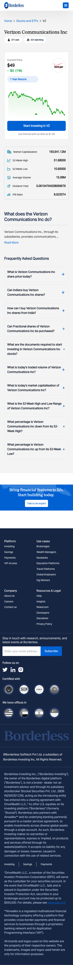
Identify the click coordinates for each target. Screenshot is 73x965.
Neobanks (42, 557)
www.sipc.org (56, 902)
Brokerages (42, 546)
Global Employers (46, 574)
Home (8, 21)
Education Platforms (47, 563)
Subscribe (51, 651)
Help (39, 595)
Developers (42, 612)
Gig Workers (43, 580)
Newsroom (42, 607)
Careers (8, 601)
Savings (8, 552)
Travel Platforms (45, 569)
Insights (40, 601)
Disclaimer (42, 618)
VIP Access (10, 563)
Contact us (10, 607)
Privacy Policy (44, 624)
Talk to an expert (36, 503)
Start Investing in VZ (36, 126)
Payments (10, 557)
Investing (9, 546)
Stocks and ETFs (27, 21)
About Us (9, 595)
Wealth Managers (46, 552)
